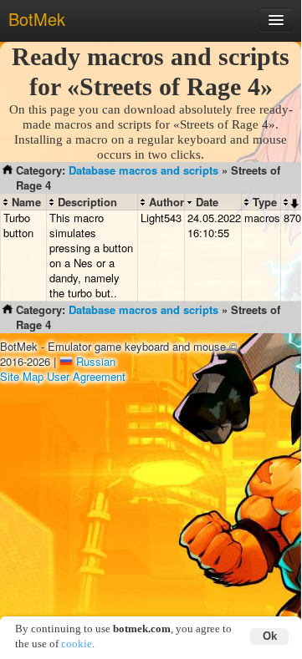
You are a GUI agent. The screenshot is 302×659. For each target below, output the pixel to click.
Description (87, 202)
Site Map (22, 376)
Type (265, 202)
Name (26, 202)
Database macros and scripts (143, 170)
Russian (95, 361)
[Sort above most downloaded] (290, 202)
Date (207, 202)
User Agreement (86, 376)
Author (166, 202)
